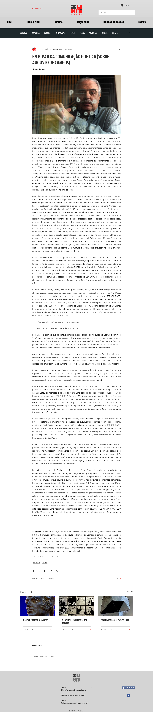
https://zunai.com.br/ (76, 695)
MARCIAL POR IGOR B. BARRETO (35, 620)
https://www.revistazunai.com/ (73, 690)
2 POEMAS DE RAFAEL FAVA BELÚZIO (115, 620)
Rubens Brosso (57, 557)
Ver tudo (130, 592)
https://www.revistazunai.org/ (75, 703)
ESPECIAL (47, 33)
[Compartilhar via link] (51, 571)
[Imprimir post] (57, 571)
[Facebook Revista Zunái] (128, 695)
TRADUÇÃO (93, 33)
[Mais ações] (119, 49)
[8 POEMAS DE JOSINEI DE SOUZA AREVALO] (76, 606)
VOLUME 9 (36, 563)
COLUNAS (23, 33)
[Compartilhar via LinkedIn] (45, 571)
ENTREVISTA (60, 33)
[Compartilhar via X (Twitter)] (39, 571)
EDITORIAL (36, 33)
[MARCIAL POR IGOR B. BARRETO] (37, 606)
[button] (129, 33)
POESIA (72, 33)
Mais (114, 33)
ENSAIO (105, 33)
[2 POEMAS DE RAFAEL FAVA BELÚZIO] (115, 606)
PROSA (82, 33)
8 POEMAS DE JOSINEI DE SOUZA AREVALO (74, 622)
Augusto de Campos (41, 557)
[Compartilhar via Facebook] (33, 571)
